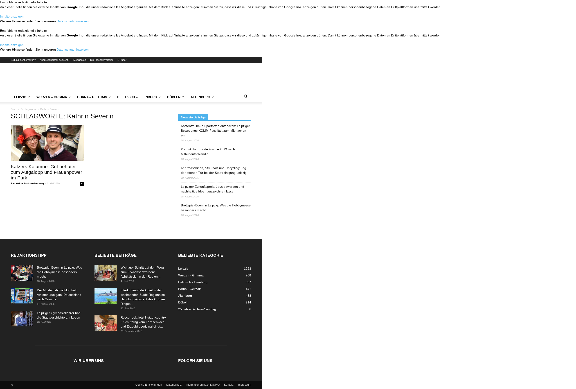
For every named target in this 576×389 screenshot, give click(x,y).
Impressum (244, 384)
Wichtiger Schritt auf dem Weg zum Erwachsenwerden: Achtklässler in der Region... (142, 272)
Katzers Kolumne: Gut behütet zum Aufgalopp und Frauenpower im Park (46, 172)
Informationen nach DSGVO (203, 384)
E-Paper (121, 60)
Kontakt (228, 384)
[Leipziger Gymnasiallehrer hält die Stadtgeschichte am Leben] (22, 318)
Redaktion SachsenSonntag (27, 183)
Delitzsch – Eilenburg (137, 97)
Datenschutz (174, 384)
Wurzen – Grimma (51, 97)
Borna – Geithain (92, 97)
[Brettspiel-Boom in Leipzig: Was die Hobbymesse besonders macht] (22, 273)
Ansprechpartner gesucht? (54, 60)
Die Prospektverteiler (101, 60)
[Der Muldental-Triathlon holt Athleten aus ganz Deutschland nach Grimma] (22, 295)
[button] (245, 97)
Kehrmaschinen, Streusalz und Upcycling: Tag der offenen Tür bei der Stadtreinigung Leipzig (214, 170)
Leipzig (20, 97)
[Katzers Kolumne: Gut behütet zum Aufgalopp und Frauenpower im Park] (47, 143)
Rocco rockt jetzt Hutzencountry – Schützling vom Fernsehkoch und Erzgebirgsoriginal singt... (143, 322)
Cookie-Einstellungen (148, 384)
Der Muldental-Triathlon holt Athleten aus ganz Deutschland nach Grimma (59, 294)
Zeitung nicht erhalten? (23, 60)
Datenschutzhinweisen (73, 21)
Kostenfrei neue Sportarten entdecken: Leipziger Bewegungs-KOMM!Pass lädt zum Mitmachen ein (215, 130)
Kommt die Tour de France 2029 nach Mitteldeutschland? (208, 151)
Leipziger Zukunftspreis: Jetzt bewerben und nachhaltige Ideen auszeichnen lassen (212, 189)
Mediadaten (79, 60)
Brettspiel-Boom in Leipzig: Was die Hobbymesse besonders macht (216, 208)
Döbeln (173, 97)
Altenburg (200, 97)
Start (13, 109)
